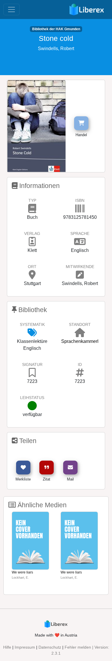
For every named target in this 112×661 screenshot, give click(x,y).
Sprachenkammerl (80, 341)
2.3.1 (56, 653)
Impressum (25, 647)
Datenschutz (49, 647)
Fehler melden (78, 647)
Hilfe (7, 647)
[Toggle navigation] (11, 9)
